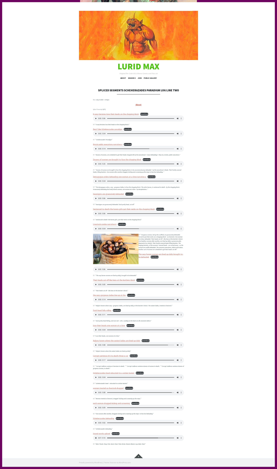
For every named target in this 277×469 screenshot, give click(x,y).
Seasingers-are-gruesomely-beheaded (108, 194)
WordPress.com (125, 462)
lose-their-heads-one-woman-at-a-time (109, 325)
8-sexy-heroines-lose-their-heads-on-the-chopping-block (116, 114)
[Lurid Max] (138, 35)
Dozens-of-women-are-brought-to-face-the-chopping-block (117, 159)
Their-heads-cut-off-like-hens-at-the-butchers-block (114, 280)
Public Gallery (150, 78)
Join (140, 78)
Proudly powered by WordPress (90, 462)
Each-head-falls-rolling (102, 310)
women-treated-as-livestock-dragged (108, 388)
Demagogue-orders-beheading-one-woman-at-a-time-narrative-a (119, 177)
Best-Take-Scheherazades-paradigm (107, 129)
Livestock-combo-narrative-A (104, 224)
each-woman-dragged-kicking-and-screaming (111, 403)
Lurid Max (138, 66)
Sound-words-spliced (101, 433)
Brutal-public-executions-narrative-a (107, 144)
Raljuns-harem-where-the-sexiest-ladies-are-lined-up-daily (116, 340)
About (123, 78)
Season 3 (132, 78)
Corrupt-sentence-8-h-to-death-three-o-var (110, 356)
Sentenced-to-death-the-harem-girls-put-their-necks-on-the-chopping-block (124, 209)
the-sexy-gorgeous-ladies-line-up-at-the (109, 295)
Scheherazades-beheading (103, 418)
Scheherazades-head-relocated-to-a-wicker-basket (113, 373)
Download (144, 114)
